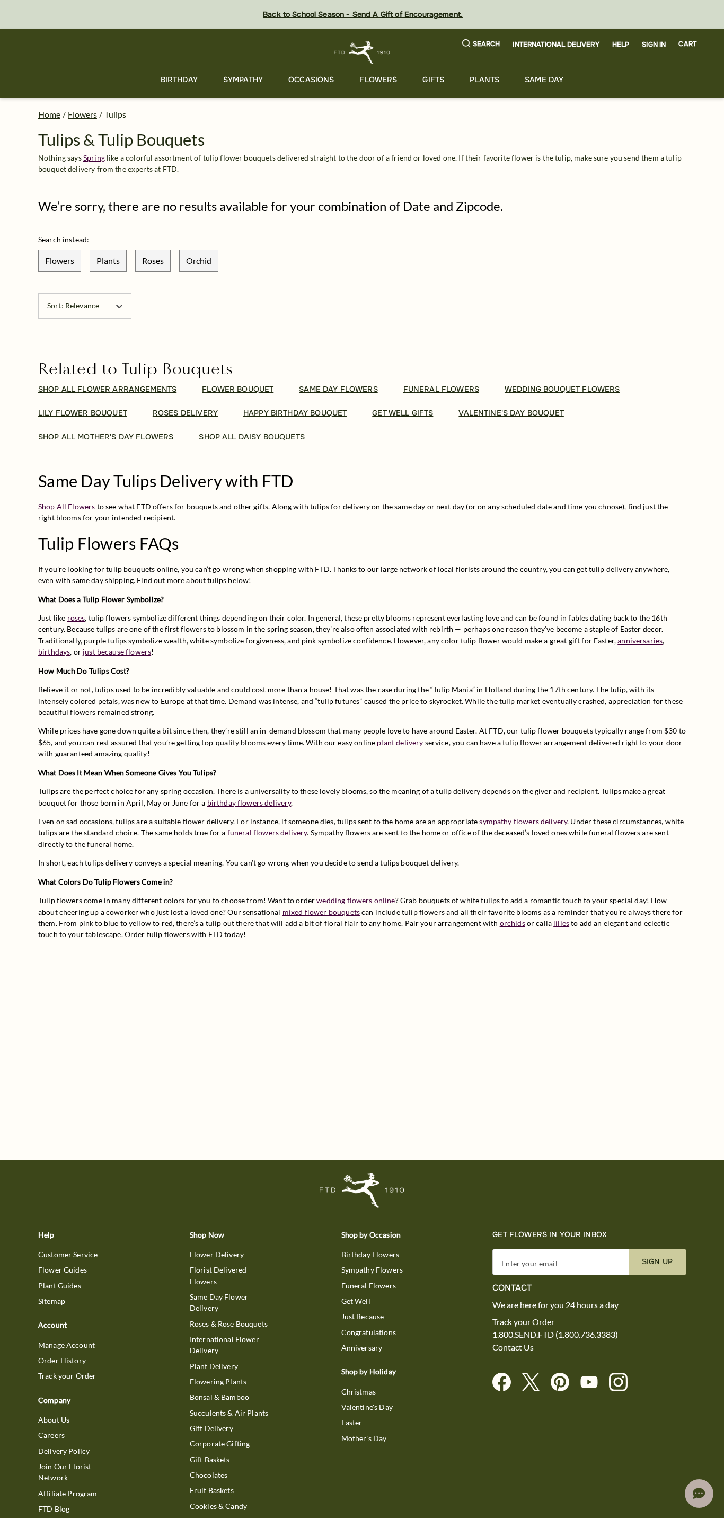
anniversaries (640, 640)
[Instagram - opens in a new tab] (622, 1382)
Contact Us (513, 1347)
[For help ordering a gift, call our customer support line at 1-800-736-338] (362, 52)
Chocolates (209, 1474)
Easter (352, 1422)
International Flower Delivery (224, 1345)
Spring (94, 157)
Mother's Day (364, 1438)
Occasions (311, 79)
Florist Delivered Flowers (218, 1275)
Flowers (378, 79)
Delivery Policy (64, 1450)
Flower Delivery (217, 1254)
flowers (59, 260)
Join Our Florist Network (64, 1472)
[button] (481, 44)
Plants (484, 79)
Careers (51, 1435)
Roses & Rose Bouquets (229, 1323)
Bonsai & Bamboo (219, 1396)
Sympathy (243, 79)
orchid (198, 260)
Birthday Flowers (370, 1254)
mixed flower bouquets (321, 911)
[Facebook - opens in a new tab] (505, 1382)
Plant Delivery (214, 1366)
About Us (53, 1419)
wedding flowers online (355, 900)
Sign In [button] (654, 44)
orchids (512, 923)
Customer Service (68, 1254)
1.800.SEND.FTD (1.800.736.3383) (555, 1334)
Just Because (362, 1316)
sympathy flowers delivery (523, 821)
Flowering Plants (218, 1381)
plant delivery (400, 742)
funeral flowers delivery (267, 832)
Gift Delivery (211, 1428)
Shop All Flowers (66, 506)
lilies (561, 923)
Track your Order (67, 1375)
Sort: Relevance (73, 305)
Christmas (358, 1391)
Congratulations (368, 1332)
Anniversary (362, 1347)
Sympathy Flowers (372, 1269)
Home (49, 114)
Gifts (433, 79)
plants (108, 260)
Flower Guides (62, 1269)
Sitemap (51, 1300)
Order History (62, 1360)
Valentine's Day (367, 1406)
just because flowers (117, 651)
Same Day (544, 79)
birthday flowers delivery (249, 802)
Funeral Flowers (368, 1285)
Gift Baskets (210, 1459)
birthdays (54, 651)
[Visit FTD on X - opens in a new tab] (535, 1382)
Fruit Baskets (212, 1490)
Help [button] (621, 44)
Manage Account (66, 1344)
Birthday (179, 79)
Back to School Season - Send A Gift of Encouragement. (363, 14)
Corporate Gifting (220, 1443)
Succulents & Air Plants (229, 1412)
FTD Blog (53, 1508)
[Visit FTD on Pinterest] (564, 1382)
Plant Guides (59, 1285)
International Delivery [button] (556, 44)
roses (153, 260)
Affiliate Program (68, 1493)
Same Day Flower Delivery (219, 1302)
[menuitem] (179, 79)
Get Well (355, 1300)
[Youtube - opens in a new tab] (593, 1382)
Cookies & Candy (218, 1506)
